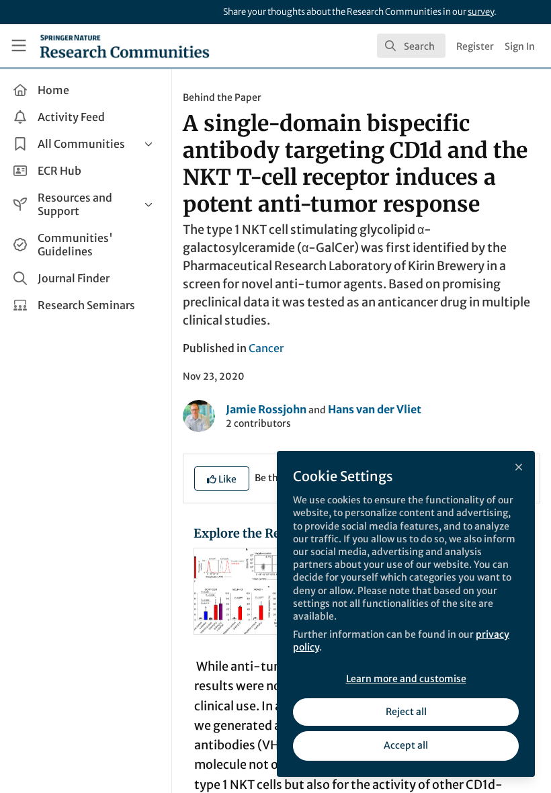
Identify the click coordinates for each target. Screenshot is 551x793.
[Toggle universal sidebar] (19, 46)
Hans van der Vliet (374, 409)
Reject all (406, 712)
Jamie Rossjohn (266, 409)
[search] (411, 46)
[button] (221, 478)
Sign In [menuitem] (520, 46)
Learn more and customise (406, 679)
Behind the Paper (222, 97)
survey (481, 11)
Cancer (266, 348)
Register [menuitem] (475, 46)
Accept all (406, 745)
